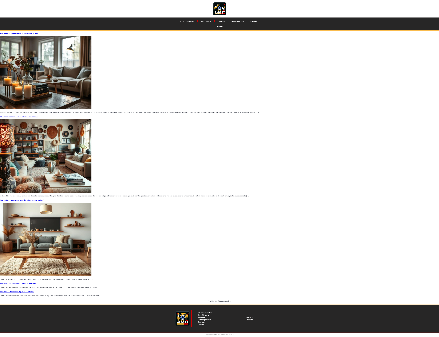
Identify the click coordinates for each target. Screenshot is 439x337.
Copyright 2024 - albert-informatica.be (219, 335)
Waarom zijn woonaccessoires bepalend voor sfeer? (20, 33)
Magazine (221, 21)
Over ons (253, 21)
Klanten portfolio (237, 21)
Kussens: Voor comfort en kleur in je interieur (18, 284)
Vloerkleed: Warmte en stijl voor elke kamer (17, 292)
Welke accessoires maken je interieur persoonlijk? (19, 117)
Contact (220, 26)
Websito (250, 320)
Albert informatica (187, 21)
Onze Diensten (206, 21)
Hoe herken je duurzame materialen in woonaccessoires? (22, 200)
